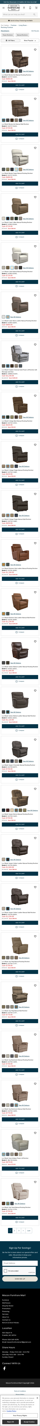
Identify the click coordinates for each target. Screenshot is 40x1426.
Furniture (13, 25)
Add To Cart (20, 85)
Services (5, 1314)
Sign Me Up (20, 1279)
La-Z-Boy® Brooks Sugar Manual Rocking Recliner (17, 173)
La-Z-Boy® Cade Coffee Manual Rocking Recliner (17, 222)
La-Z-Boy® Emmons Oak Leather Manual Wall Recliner (18, 617)
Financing (5, 1311)
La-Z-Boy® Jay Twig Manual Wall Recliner (14, 1011)
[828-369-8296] (30, 7)
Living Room (23, 25)
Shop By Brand (7, 1306)
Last (28, 1230)
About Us (5, 1317)
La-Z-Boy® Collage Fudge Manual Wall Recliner (16, 519)
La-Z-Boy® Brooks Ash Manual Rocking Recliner (16, 75)
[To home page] (14, 8)
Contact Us (6, 1320)
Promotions (6, 1308)
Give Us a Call (32, 2)
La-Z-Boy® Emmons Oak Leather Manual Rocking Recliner (20, 568)
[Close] (37, 1398)
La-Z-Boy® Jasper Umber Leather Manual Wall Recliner (19, 912)
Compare (21, 89)
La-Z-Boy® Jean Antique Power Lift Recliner (15, 1158)
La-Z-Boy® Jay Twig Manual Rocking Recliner (16, 961)
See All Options (28, 71)
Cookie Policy (11, 1411)
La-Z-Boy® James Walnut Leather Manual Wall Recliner (19, 716)
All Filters (11, 40)
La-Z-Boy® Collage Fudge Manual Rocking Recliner (17, 470)
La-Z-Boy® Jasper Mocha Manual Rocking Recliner (17, 814)
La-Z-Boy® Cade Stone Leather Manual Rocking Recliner (19, 321)
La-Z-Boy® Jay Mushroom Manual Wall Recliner (16, 1109)
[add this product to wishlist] (35, 49)
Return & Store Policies (10, 1323)
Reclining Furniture (7, 27)
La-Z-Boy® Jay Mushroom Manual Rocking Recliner (17, 1060)
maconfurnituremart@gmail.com (19, 1342)
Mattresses (6, 1303)
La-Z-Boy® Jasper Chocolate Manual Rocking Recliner (18, 765)
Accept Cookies (29, 1422)
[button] (3, 7)
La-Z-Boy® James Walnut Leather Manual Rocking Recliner (20, 667)
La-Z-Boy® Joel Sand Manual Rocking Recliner (16, 1207)
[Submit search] (34, 15)
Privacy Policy (20, 1394)
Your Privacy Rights (20, 1415)
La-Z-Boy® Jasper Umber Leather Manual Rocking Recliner (20, 863)
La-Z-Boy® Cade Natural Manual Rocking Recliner (17, 271)
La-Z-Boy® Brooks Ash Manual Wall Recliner (15, 124)
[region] (20, 1410)
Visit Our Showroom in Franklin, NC (15, 2)
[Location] (24, 7)
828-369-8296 (13, 1339)
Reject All (10, 1422)
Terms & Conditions (20, 1391)
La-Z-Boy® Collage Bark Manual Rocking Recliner (17, 421)
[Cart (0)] (36, 7)
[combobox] (29, 40)
